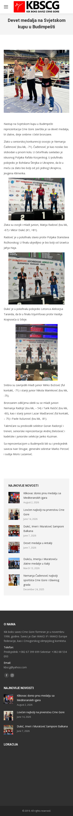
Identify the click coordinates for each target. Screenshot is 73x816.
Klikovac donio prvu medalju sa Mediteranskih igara (42, 495)
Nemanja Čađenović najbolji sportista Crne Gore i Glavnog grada (41, 580)
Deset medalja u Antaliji (37, 543)
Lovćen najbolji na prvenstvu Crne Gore (43, 512)
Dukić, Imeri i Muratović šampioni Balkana (43, 529)
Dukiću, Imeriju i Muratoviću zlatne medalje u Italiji (40, 561)
